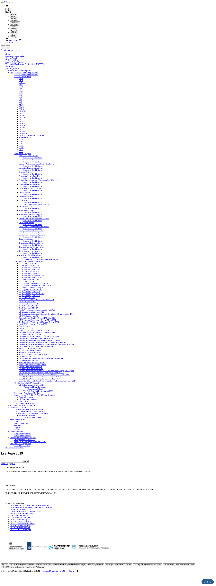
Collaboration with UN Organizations (27, 383)
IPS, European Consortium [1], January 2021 (35, 286)
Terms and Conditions (50, 571)
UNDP (21, 113)
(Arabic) (13, 36)
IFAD (21, 91)
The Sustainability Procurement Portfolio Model (31, 413)
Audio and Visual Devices (28, 156)
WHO (21, 144)
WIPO (21, 142)
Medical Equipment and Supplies (30, 215)
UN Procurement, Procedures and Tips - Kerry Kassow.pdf (31, 507)
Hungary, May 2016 (26, 328)
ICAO (21, 89)
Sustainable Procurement (18, 407)
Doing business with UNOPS (24, 440)
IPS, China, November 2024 (29, 271)
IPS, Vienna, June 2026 (27, 263)
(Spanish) (14, 19)
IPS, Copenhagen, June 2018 (29, 296)
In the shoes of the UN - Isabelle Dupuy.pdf (25, 511)
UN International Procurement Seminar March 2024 (37, 320)
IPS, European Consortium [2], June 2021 (34, 283)
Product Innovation (17, 432)
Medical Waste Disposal (27, 210)
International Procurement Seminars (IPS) (29, 261)
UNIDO (22, 123)
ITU (20, 103)
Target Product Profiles (22, 434)
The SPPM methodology (32, 417)
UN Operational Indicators (28, 399)
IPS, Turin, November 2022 (29, 279)
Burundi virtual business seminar (30, 334)
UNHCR (22, 125)
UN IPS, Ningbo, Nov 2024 (29, 316)
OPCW (21, 105)
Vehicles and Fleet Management (30, 255)
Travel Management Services (29, 251)
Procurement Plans (21, 401)
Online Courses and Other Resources (23, 438)
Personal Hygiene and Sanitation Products (34, 219)
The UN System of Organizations (26, 75)
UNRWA (22, 131)
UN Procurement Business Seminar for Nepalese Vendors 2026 (41, 373)
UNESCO (22, 115)
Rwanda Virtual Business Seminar (31, 369)
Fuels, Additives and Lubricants (30, 188)
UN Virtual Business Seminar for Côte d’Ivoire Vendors (39, 336)
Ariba (16, 421)
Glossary (71, 571)
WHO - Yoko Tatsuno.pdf (19, 515)
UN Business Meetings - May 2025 (31, 312)
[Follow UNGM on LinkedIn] (77, 571)
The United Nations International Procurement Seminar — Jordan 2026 (44, 375)
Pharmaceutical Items (26, 223)
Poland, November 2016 (27, 326)
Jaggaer (17, 427)
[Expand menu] (3, 47)
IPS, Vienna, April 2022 (27, 281)
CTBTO (22, 83)
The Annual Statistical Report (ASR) (23, 405)
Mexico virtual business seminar (30, 352)
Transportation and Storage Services (31, 247)
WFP (21, 140)
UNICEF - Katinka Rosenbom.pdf (22, 524)
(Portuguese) (15, 23)
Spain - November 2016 (27, 302)
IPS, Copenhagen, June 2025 (29, 267)
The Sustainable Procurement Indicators (28, 409)
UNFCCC (22, 119)
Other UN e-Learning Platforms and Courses (30, 442)
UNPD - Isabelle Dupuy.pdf (20, 520)
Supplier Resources (26, 397)
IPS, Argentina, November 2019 (30, 290)
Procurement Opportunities (15, 56)
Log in (8, 42)
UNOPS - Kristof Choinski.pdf (21, 522)
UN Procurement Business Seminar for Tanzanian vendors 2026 (41, 359)
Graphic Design (24, 192)
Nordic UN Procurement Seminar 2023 (33, 324)
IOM (20, 99)
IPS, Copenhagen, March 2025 (30, 269)
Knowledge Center (12, 69)
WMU (21, 148)
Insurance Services (25, 206)
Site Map (63, 571)
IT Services (23, 200)
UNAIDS (22, 111)
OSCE (21, 107)
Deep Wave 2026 (25, 357)
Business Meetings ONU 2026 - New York (34, 354)
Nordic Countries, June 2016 (29, 306)
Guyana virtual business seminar (30, 367)
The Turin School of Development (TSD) (38, 391)
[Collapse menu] (8, 47)
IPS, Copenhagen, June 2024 (29, 273)
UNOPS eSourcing (21, 423)
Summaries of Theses (35, 389)
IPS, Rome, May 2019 (27, 298)
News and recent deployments (20, 71)
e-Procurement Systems (18, 419)
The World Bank (25, 137)
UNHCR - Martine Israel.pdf (20, 526)
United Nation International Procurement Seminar (36, 338)
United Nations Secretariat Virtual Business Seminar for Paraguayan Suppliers (46, 371)
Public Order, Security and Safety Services (34, 227)
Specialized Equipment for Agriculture (32, 235)
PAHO (21, 109)
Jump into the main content (10, 50)
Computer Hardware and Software (31, 168)
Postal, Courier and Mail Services (31, 231)
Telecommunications (26, 239)
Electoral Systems (25, 172)
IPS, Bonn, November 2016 (29, 304)
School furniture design (22, 436)
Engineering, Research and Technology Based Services (38, 180)
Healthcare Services (26, 196)
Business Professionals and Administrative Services (37, 164)
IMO (20, 97)
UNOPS (22, 127)
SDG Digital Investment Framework (36, 204)
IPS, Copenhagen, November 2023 (31, 275)
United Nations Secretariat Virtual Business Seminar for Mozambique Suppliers (47, 344)
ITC (20, 101)
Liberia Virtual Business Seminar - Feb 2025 (35, 330)
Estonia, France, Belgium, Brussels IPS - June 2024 (37, 318)
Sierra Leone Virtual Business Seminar (32, 365)
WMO (21, 146)
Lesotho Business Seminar (28, 361)
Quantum (17, 425)
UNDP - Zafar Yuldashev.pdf (20, 530)
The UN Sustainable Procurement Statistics (29, 411)
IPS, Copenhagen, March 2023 (30, 277)
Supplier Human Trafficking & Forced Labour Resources (34, 395)
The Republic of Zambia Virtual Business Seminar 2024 (39, 322)
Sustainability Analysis (27, 415)
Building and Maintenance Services (31, 160)
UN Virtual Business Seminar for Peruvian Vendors (37, 332)
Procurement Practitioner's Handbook (27, 393)
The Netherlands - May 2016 (29, 308)
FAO (20, 85)
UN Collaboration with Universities (31, 385)
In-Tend (17, 430)
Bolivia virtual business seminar (30, 350)
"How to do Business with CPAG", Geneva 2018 (36, 300)
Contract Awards (11, 58)
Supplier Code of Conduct (14, 62)
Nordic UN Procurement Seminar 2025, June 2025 (37, 310)
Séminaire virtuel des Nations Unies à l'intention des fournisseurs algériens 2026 (47, 381)
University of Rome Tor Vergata (34, 387)
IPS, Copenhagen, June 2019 (29, 292)
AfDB (21, 81)
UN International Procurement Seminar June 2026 (36, 346)
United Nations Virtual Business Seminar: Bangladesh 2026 (40, 377)
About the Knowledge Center (20, 444)
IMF (20, 95)
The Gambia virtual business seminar (32, 363)
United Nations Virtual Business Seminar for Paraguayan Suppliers (42, 342)
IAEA (21, 87)
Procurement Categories (22, 154)
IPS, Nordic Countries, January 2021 (32, 288)
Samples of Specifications (32, 158)
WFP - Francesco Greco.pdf (20, 518)
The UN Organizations (22, 77)
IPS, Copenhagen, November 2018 (31, 294)
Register (13, 42)
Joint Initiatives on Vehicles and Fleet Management (41, 259)
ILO (20, 93)
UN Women (23, 133)
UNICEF (22, 121)
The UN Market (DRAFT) (24, 403)
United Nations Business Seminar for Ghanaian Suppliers (39, 340)
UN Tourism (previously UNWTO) (31, 135)
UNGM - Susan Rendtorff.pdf (20, 509)
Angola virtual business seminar (30, 348)
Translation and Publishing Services (31, 243)
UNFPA (22, 117)
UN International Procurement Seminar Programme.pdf (29, 505)
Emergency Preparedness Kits (29, 176)
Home (7, 54)
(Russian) (14, 32)
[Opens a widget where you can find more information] (207, 582)
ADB (21, 79)
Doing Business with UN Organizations (24, 73)
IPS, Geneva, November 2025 (29, 265)
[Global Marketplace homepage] (7, 2)
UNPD (21, 129)
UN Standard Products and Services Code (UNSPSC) (24, 64)
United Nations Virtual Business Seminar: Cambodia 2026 (39, 379)
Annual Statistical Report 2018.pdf (22, 513)
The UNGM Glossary (22, 446)
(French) (13, 15)
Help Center (10, 66)
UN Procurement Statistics (14, 448)
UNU (21, 150)
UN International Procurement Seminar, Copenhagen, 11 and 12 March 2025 (46, 314)
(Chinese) (14, 28)
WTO (21, 152)
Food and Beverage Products (29, 184)
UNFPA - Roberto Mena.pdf (20, 528)
